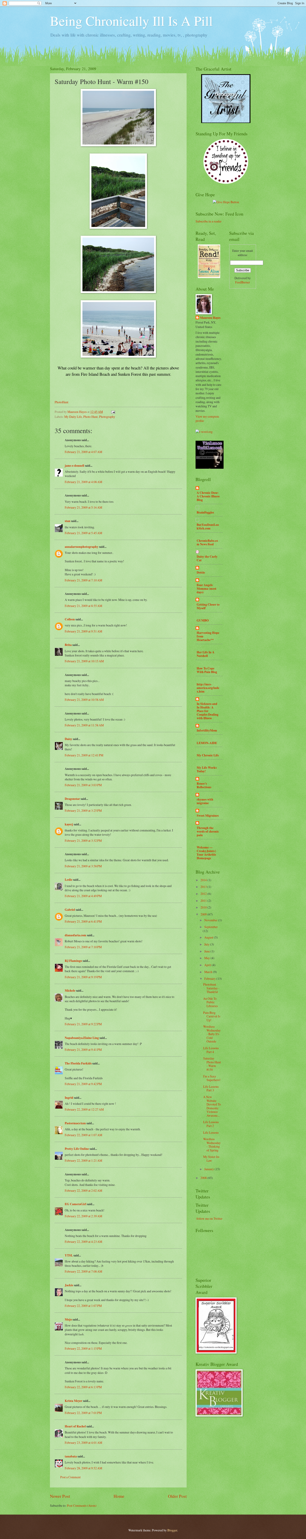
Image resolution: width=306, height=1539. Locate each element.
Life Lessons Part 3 (211, 1088)
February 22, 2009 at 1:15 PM (83, 1348)
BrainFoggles (205, 512)
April (208, 965)
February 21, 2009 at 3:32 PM (83, 840)
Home (119, 1496)
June (207, 951)
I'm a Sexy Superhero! (212, 1078)
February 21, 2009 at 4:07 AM (83, 452)
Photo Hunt (90, 416)
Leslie (68, 879)
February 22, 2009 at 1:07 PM (83, 1306)
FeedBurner (242, 282)
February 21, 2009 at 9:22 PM (83, 1024)
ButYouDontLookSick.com (208, 526)
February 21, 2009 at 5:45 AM (83, 533)
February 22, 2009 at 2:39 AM (83, 1216)
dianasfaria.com (75, 935)
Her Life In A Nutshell (205, 654)
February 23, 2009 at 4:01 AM (83, 1442)
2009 (203, 914)
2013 (203, 887)
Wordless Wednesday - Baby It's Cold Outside (212, 1033)
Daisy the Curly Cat (207, 558)
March (208, 972)
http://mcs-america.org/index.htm (208, 688)
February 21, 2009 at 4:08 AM (83, 482)
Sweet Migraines (208, 815)
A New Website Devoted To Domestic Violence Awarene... (212, 1106)
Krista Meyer (73, 1401)
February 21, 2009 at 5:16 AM (83, 507)
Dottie (201, 572)
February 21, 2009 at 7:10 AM (83, 580)
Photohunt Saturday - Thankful (211, 988)
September (211, 927)
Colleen (70, 619)
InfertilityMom (207, 730)
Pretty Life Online (77, 1148)
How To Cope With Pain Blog (207, 670)
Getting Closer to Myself (208, 606)
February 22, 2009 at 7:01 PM (83, 1413)
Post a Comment (70, 1477)
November (211, 920)
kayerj (69, 824)
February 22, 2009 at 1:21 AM (83, 1160)
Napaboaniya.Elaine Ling (82, 1038)
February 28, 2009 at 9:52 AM (83, 1468)
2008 (203, 1178)
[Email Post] (113, 412)
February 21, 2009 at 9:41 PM (83, 1049)
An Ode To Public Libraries (210, 1002)
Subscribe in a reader (209, 221)
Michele (70, 990)
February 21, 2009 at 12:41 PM (84, 755)
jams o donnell (74, 465)
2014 (203, 880)
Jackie (69, 1285)
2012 (203, 893)
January (209, 1169)
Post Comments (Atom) (82, 1505)
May (207, 958)
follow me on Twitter (209, 1218)
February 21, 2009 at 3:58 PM (83, 866)
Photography (107, 416)
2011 (203, 900)
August (209, 937)
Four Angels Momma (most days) (206, 588)
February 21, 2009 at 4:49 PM (83, 896)
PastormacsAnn (75, 1123)
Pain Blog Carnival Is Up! (211, 1016)
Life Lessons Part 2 (211, 1124)
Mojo (68, 1319)
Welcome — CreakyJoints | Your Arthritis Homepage (206, 852)
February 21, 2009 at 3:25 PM (83, 810)
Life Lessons (211, 1132)
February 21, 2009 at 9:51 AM (83, 631)
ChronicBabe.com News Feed (207, 542)
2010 (203, 907)
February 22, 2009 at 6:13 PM (83, 1387)
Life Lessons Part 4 (211, 1050)
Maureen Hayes (210, 318)
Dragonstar (72, 798)
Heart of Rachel (75, 1426)
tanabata (71, 1456)
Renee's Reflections (204, 785)
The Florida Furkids (78, 1063)
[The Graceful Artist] (225, 122)
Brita (68, 645)
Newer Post (60, 1496)
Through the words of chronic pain (208, 831)
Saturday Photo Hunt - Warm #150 (212, 1064)
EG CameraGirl (75, 1204)
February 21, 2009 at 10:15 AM (84, 661)
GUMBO (203, 620)
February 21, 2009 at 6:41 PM (83, 921)
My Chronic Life (208, 755)
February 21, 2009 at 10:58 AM (84, 699)
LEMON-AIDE (207, 743)
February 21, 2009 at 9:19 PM (83, 977)
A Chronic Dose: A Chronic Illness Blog (208, 496)
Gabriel (70, 909)
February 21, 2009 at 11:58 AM (84, 725)
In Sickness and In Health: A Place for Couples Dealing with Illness (207, 711)
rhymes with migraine (205, 801)
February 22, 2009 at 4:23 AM (83, 1241)
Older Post (177, 1496)
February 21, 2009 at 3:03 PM (83, 785)
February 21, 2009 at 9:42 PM (83, 1084)
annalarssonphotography (81, 546)
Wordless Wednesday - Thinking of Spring (212, 1144)
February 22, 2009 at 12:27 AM (84, 1109)
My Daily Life (73, 416)
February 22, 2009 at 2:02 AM (83, 1190)
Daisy (68, 739)
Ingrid (69, 1097)
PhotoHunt (61, 402)
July (207, 944)
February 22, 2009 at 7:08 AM (83, 1271)
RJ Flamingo (73, 960)
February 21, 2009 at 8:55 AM (83, 606)
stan (67, 521)
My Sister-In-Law (211, 1159)
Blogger (172, 1530)
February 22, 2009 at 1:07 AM (83, 1135)
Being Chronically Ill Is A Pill (131, 21)
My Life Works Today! (207, 769)
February (210, 978)
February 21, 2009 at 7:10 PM (83, 947)
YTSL (69, 1255)
